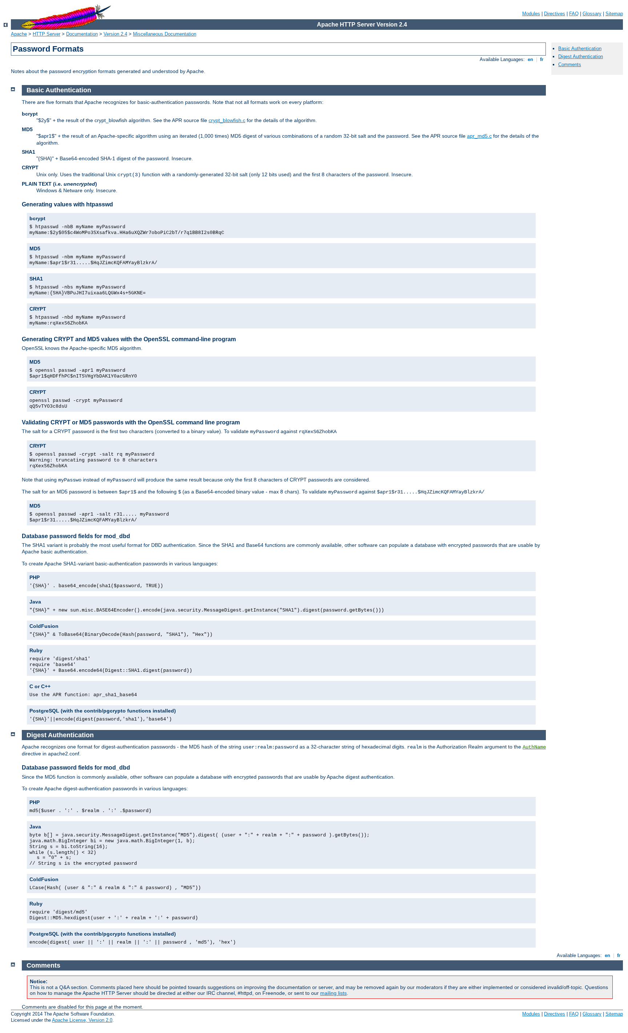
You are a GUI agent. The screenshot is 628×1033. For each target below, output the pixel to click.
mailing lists (333, 993)
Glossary (592, 13)
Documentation (82, 34)
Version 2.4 (115, 34)
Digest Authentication (580, 56)
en (530, 59)
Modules (531, 13)
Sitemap (614, 13)
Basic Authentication (579, 48)
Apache (19, 34)
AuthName (534, 747)
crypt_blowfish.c (227, 120)
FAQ (574, 13)
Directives (554, 13)
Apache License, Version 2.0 (82, 1020)
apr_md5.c (479, 136)
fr (542, 59)
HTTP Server (46, 34)
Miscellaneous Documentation (164, 34)
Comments (569, 64)
